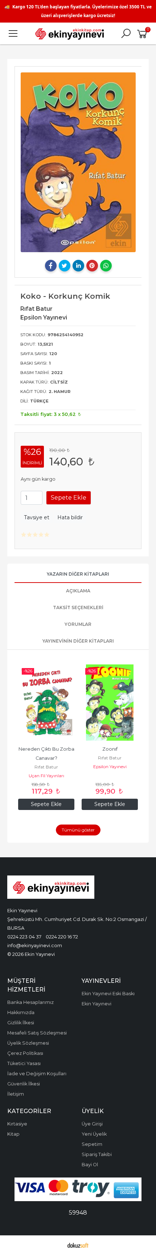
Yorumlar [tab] (78, 624)
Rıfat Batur (46, 767)
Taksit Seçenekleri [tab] (78, 607)
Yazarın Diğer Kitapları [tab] (78, 574)
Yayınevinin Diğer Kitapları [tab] (78, 641)
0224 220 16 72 (62, 937)
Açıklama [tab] (78, 590)
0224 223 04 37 (24, 937)
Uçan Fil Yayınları (46, 775)
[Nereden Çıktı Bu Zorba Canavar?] (46, 702)
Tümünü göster (78, 830)
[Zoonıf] (110, 702)
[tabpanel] (78, 162)
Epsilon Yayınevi (110, 766)
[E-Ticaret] (78, 1245)
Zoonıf (110, 749)
